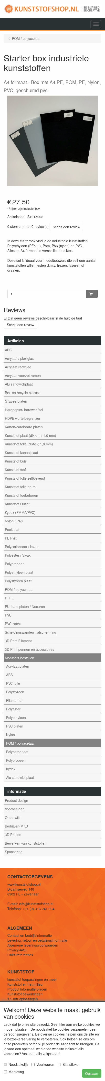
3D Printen (13, 834)
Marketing (16, 1071)
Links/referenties (20, 954)
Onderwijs (12, 817)
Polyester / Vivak (18, 555)
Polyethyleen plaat (19, 572)
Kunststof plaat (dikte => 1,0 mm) (30, 435)
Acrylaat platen (17, 666)
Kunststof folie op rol (20, 486)
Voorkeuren (45, 1064)
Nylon (10, 734)
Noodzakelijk (18, 1064)
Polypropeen (14, 563)
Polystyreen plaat (18, 580)
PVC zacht (13, 623)
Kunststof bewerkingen (24, 994)
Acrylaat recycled (18, 366)
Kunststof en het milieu (24, 984)
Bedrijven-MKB (16, 826)
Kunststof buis (16, 461)
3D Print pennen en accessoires (29, 649)
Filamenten (14, 700)
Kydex (10, 768)
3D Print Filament (18, 640)
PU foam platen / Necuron (25, 606)
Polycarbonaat (17, 751)
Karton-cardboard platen (24, 426)
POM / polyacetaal (19, 589)
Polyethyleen (16, 717)
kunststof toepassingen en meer (32, 979)
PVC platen (14, 726)
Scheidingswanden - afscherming (30, 632)
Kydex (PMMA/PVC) (20, 512)
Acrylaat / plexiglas (19, 358)
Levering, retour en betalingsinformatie (37, 940)
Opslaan (91, 1073)
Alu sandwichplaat (19, 384)
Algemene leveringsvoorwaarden (32, 945)
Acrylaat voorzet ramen (23, 375)
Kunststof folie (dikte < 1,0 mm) (29, 443)
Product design (16, 800)
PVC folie (13, 683)
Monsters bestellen (19, 657)
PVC (8, 615)
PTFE (9, 598)
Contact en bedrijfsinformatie (29, 935)
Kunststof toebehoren (21, 495)
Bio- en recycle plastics (22, 392)
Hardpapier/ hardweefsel (24, 409)
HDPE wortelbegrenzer (22, 418)
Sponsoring (13, 851)
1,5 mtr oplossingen (22, 998)
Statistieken (71, 1064)
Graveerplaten (16, 401)
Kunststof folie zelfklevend (25, 478)
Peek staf (12, 529)
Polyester (13, 708)
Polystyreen (15, 691)
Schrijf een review (66, 226)
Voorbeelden (14, 808)
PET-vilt (11, 538)
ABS (8, 349)
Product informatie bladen (27, 989)
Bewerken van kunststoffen (25, 843)
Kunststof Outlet (17, 503)
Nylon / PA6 (14, 520)
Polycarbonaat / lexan (21, 546)
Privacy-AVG (16, 950)
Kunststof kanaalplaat (21, 452)
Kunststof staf (15, 469)
